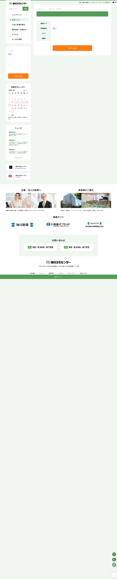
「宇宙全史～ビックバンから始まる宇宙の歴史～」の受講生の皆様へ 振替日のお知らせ (18, 143)
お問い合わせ (83, 273)
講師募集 (51, 273)
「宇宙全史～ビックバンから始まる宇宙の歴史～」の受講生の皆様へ (18, 152)
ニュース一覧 (18, 157)
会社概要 (32, 273)
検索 (25, 9)
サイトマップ (71, 273)
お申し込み (18, 76)
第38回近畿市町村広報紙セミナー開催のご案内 (18, 134)
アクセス (60, 273)
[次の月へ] (27, 90)
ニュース (41, 273)
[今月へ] (24, 90)
